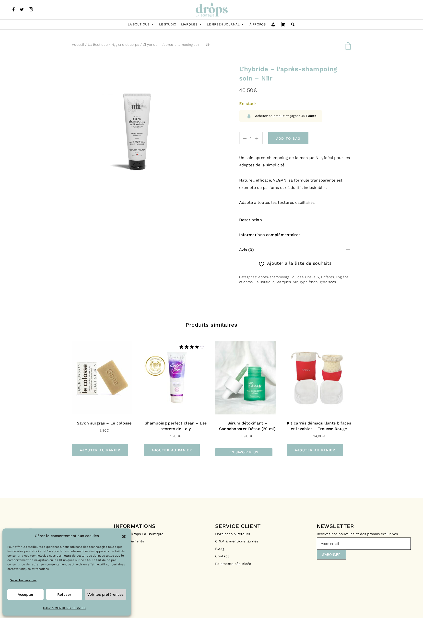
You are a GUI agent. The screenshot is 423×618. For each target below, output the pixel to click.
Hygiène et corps (125, 44)
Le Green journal (223, 24)
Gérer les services (23, 580)
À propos (257, 24)
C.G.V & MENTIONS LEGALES (64, 608)
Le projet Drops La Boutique (139, 534)
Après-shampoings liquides (281, 277)
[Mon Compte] (273, 24)
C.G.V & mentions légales (236, 541)
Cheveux (312, 277)
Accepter (26, 594)
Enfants (327, 277)
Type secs (327, 282)
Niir (295, 282)
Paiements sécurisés (233, 564)
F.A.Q (219, 549)
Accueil (78, 44)
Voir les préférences (105, 594)
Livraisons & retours (233, 534)
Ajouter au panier (100, 450)
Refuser (64, 594)
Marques (189, 24)
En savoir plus (243, 452)
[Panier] (283, 24)
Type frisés (308, 282)
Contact (222, 556)
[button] (123, 536)
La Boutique (139, 24)
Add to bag (288, 138)
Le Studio (167, 24)
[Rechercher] (293, 24)
